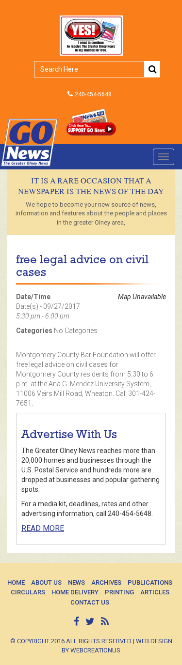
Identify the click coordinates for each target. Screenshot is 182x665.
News (76, 582)
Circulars (28, 592)
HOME (16, 582)
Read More (42, 528)
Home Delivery (75, 592)
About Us (46, 582)
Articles (154, 592)
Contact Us (89, 602)
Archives (106, 582)
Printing (119, 592)
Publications (150, 582)
